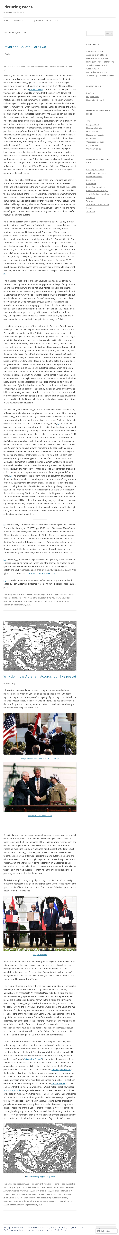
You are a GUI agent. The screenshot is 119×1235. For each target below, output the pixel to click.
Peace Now (91, 183)
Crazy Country (92, 124)
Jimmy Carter (34, 1197)
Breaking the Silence (95, 169)
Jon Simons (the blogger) (45, 20)
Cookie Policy (60, 1230)
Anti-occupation (32, 1184)
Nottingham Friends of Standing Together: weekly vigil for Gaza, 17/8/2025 (100, 65)
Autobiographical (41, 594)
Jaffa (35, 597)
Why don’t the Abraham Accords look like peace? (39, 676)
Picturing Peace (18, 7)
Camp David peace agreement (23, 1194)
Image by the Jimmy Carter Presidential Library (40, 758)
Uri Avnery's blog (93, 148)
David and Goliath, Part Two (24, 47)
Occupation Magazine (96, 142)
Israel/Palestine (64, 1194)
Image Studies (92, 96)
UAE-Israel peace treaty (43, 1201)
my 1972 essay (36, 89)
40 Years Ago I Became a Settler (100, 75)
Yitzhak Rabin (16, 1204)
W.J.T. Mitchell (60, 1201)
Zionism (6, 604)
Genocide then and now (97, 72)
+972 (88, 121)
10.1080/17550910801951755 (42, 573)
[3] (10, 475)
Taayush (90, 201)
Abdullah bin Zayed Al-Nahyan (42, 1187)
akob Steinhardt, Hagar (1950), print (40, 1176)
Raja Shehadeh (58, 1083)
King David (52, 597)
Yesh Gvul (90, 211)
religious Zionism (55, 601)
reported (11, 1090)
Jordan (43, 1197)
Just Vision (90, 180)
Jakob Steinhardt (10, 1197)
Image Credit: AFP (40, 954)
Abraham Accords (11, 1190)
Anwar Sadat (25, 1190)
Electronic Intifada (94, 128)
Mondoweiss (92, 138)
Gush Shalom (92, 131)
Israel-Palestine (25, 597)
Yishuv (66, 601)
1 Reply (6, 54)
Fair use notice (21, 20)
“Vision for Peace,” (33, 1059)
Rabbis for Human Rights (97, 190)
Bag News (90, 93)
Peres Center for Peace (96, 187)
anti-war (29, 594)
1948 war (63, 594)
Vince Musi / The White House (40, 815)
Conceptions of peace (57, 1184)
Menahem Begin (10, 1201)
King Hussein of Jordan (57, 1197)
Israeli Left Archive (94, 176)
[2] (58, 423)
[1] (4, 273)
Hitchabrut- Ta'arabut (95, 135)
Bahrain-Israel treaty (41, 1190)
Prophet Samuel (40, 601)
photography (12, 1187)
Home (6, 20)
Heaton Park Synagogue (97, 58)
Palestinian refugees (22, 601)
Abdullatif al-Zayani (65, 1187)
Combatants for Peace (96, 173)
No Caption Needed (95, 100)
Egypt (53, 1194)
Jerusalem (42, 597)
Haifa (14, 597)
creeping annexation (61, 1069)
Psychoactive (92, 145)
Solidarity (90, 197)
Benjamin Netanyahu (60, 1190)
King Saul (61, 597)
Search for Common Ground (98, 194)
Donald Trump (44, 1194)
